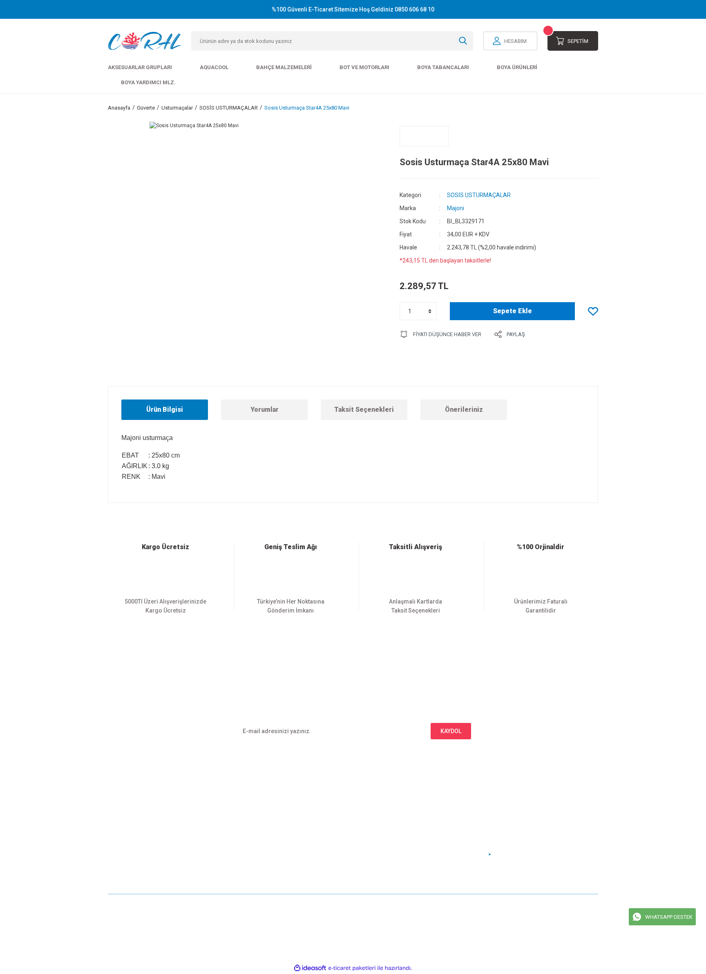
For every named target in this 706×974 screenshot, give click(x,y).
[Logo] (144, 41)
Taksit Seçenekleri (364, 409)
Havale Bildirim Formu (262, 830)
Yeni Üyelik (122, 803)
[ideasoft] (310, 968)
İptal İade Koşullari (382, 830)
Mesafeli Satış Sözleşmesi (392, 803)
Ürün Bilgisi (164, 409)
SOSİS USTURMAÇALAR (479, 195)
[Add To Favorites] (593, 311)
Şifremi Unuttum (129, 830)
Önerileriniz (464, 409)
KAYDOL (450, 731)
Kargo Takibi (249, 844)
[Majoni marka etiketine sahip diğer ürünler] (424, 136)
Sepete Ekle (512, 311)
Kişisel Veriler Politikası (389, 844)
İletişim (242, 803)
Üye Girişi (120, 817)
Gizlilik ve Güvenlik (383, 817)
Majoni (455, 208)
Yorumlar (264, 409)
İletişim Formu (251, 817)
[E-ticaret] (352, 968)
